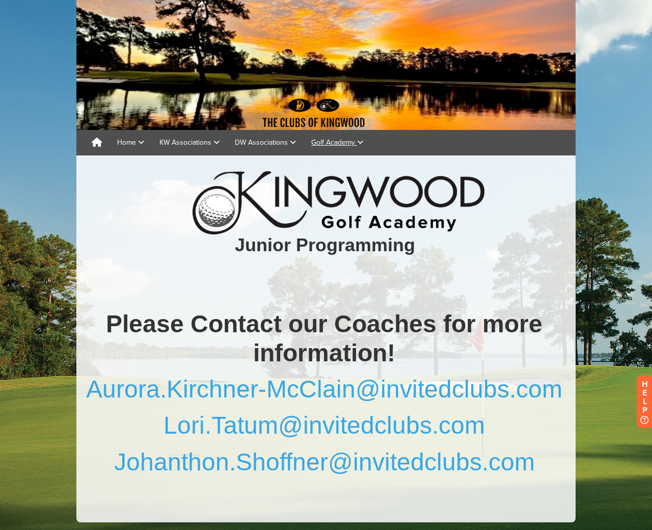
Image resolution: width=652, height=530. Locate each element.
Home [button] (127, 142)
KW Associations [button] (186, 142)
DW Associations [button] (262, 142)
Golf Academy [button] (334, 142)
